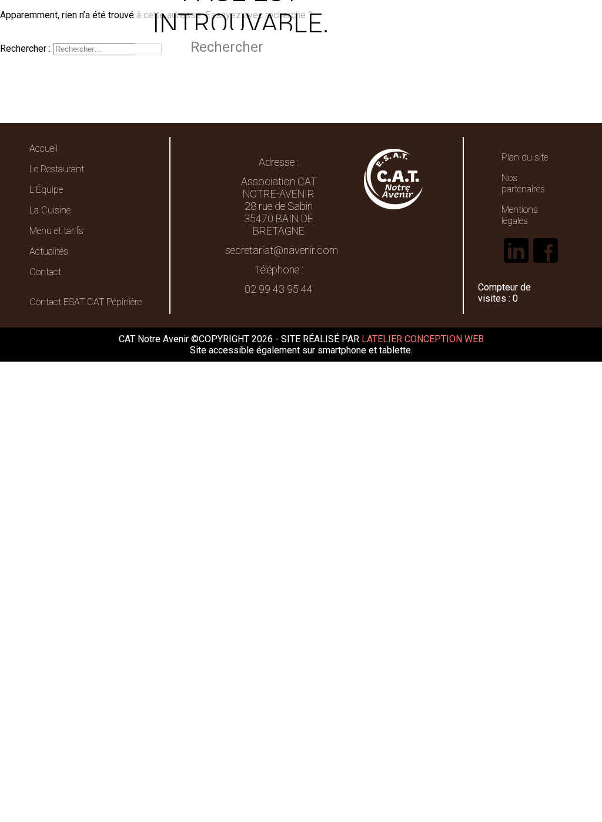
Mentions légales (519, 215)
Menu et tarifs (56, 230)
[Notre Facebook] (545, 262)
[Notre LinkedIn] (516, 262)
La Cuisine (50, 210)
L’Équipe (46, 189)
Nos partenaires (523, 183)
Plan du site (524, 157)
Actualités (48, 251)
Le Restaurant (56, 169)
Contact (45, 272)
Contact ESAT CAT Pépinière (85, 302)
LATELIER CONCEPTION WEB (423, 339)
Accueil (43, 148)
